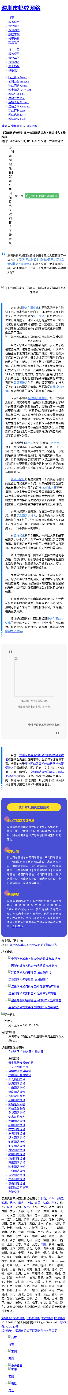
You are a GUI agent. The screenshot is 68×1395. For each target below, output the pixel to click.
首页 (11, 17)
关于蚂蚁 (14, 38)
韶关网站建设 (16, 1137)
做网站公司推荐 (18, 1187)
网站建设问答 (16, 1104)
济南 (46, 1202)
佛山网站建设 (16, 1183)
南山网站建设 (16, 1100)
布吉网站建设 (16, 1129)
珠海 (10, 1207)
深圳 (4, 1202)
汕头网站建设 (16, 1146)
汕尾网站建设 (16, 1141)
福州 (26, 1207)
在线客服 (14, 1051)
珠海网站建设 (16, 1083)
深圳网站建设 (16, 1133)
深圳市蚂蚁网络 (20, 8)
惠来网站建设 (16, 1162)
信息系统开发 (16, 1116)
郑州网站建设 (27, 755)
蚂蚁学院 (14, 34)
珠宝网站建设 (16, 1166)
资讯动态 (14, 30)
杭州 (12, 1202)
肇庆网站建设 (16, 1091)
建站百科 (32, 125)
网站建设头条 (16, 1108)
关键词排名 (12, 776)
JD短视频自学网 (18, 1066)
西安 (54, 1202)
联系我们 (14, 42)
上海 (29, 1202)
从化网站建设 (16, 1175)
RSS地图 (59, 1318)
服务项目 (14, 21)
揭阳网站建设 (16, 1154)
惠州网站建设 (16, 1158)
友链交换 (14, 1191)
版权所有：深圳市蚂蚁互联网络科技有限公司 (29, 1330)
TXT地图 (47, 1318)
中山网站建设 (16, 1087)
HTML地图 (33, 1318)
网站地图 (7, 1318)
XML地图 (19, 1318)
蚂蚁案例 (14, 26)
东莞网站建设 (16, 1179)
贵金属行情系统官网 (20, 1062)
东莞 (37, 1202)
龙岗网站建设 (16, 1121)
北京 (43, 1198)
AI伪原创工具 (16, 1079)
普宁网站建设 (16, 1150)
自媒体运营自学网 (19, 1071)
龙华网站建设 (16, 1112)
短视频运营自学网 (19, 1075)
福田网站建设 (16, 1125)
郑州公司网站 (44, 755)
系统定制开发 (16, 1096)
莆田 (43, 1244)
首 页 (14, 49)
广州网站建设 (16, 1170)
